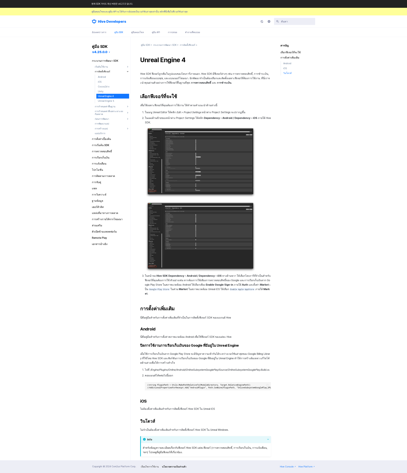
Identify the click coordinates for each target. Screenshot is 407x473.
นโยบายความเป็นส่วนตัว (174, 466)
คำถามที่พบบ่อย (192, 32)
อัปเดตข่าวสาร (99, 32)
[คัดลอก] (268, 385)
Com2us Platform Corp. (124, 466)
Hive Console (287, 466)
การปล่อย (172, 32)
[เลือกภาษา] (269, 21)
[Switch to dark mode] (262, 21)
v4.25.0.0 (99, 52)
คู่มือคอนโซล (137, 32)
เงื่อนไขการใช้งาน (150, 466)
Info (149, 439)
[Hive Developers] (94, 21)
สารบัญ (284, 45)
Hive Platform (305, 466)
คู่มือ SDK (118, 32)
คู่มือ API (156, 32)
